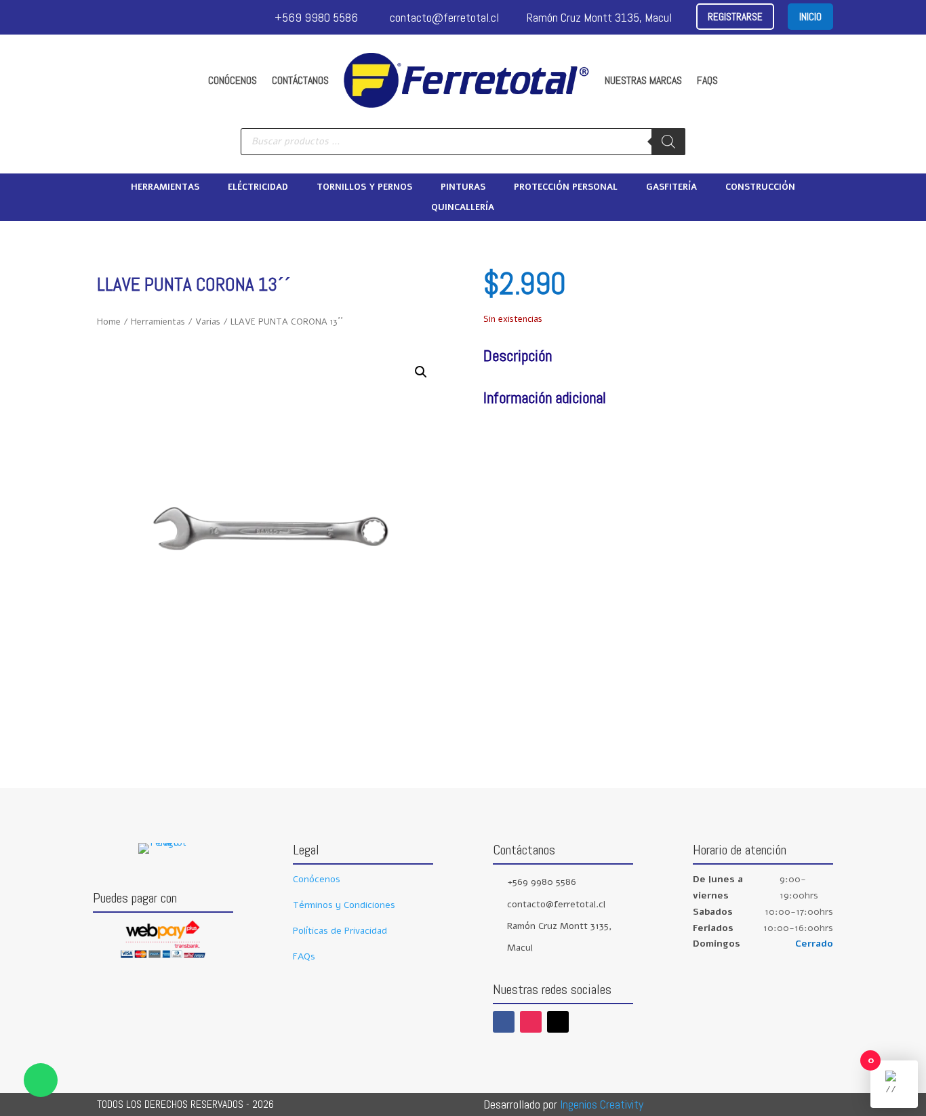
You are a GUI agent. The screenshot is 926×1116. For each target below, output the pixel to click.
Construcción (760, 187)
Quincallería (462, 208)
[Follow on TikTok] (558, 1022)
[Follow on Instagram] (531, 1022)
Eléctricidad (258, 187)
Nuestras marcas (643, 80)
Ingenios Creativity (601, 1104)
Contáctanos (300, 80)
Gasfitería (671, 187)
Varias (207, 322)
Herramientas (165, 187)
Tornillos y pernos (364, 187)
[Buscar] (668, 141)
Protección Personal (566, 187)
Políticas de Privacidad (340, 930)
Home (109, 322)
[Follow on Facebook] (504, 1022)
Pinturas (463, 187)
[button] (421, 372)
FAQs (707, 80)
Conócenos (232, 80)
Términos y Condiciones (344, 904)
